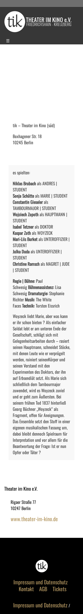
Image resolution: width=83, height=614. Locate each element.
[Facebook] (15, 41)
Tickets (59, 589)
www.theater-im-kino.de (34, 519)
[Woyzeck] (41, 76)
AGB (43, 589)
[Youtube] (22, 41)
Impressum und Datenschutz (40, 582)
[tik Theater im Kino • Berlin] (41, 21)
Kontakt (26, 589)
